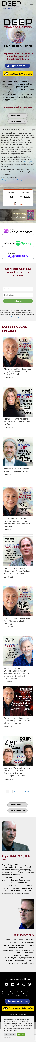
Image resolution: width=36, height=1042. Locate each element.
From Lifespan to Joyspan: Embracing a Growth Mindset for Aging (17, 421)
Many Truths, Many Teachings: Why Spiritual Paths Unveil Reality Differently (17, 371)
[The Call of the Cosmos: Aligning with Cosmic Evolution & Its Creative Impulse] (18, 551)
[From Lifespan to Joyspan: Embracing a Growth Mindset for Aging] (18, 401)
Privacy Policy (15, 317)
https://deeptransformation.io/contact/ (14, 180)
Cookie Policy (22, 1014)
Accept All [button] (21, 1034)
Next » (27, 791)
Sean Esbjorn (27, 162)
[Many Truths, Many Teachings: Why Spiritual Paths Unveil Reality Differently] (18, 352)
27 (21, 791)
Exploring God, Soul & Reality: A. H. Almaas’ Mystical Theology (17, 621)
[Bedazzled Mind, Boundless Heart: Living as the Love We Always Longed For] (18, 701)
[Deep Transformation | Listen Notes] (18, 198)
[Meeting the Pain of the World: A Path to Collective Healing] (18, 451)
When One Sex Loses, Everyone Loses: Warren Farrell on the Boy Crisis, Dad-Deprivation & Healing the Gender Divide (17, 673)
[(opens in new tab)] (18, 73)
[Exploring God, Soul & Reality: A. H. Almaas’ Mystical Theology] (18, 601)
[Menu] (31, 5)
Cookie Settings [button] (9, 1034)
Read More (8, 1037)
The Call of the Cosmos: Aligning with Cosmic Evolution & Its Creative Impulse (17, 571)
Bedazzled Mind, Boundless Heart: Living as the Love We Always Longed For (17, 720)
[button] (32, 130)
